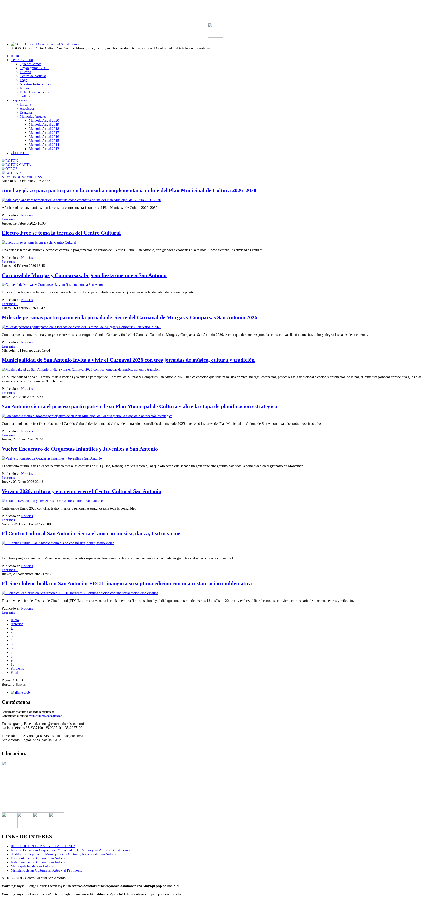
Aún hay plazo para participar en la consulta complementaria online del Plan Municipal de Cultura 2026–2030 (129, 190)
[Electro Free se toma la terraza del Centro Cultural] (39, 242)
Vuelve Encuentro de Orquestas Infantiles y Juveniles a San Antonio (80, 449)
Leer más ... (10, 219)
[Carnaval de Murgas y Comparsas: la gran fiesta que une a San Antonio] (54, 284)
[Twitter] (25, 827)
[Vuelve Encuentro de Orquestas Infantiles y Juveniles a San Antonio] (52, 458)
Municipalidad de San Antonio (32, 866)
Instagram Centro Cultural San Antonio (38, 862)
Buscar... (8, 684)
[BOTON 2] (11, 173)
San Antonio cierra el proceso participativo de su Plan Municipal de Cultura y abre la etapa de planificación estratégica (139, 406)
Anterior (17, 624)
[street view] (33, 807)
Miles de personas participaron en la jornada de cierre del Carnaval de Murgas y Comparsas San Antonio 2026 (129, 317)
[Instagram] (41, 827)
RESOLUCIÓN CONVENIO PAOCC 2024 (43, 846)
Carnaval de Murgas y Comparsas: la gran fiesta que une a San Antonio (84, 275)
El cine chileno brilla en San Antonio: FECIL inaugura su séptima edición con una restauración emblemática (127, 583)
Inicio (15, 620)
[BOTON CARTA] (16, 165)
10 (12, 664)
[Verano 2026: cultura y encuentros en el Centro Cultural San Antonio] (52, 501)
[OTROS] (10, 169)
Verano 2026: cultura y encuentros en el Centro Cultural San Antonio (81, 491)
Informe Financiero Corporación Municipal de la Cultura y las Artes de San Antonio (70, 850)
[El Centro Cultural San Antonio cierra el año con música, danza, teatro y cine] (58, 543)
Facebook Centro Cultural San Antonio (38, 858)
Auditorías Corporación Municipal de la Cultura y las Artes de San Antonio (64, 854)
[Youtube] (56, 827)
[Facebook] (9, 827)
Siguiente (17, 668)
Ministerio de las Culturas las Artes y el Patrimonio (46, 870)
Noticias (27, 215)
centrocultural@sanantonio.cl (45, 716)
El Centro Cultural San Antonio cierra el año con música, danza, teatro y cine (91, 533)
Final (14, 672)
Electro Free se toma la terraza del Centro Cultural (61, 233)
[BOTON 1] (11, 161)
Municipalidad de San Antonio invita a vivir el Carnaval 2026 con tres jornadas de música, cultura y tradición (128, 360)
